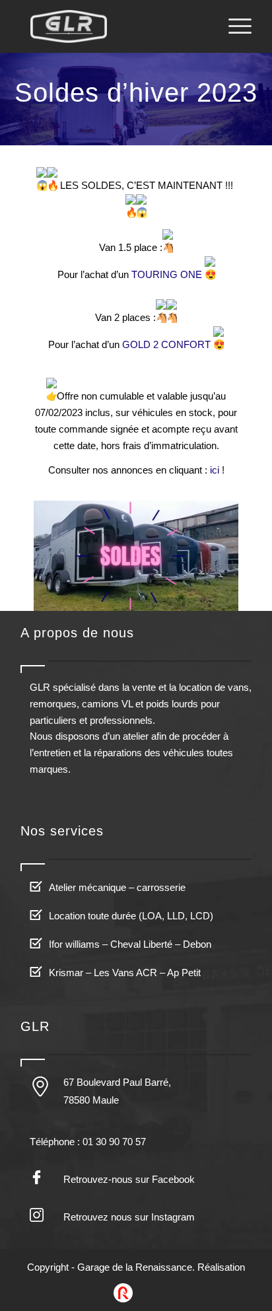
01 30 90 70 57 (114, 1141)
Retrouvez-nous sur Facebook (129, 1179)
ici (214, 470)
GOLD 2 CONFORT (166, 344)
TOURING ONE (166, 274)
